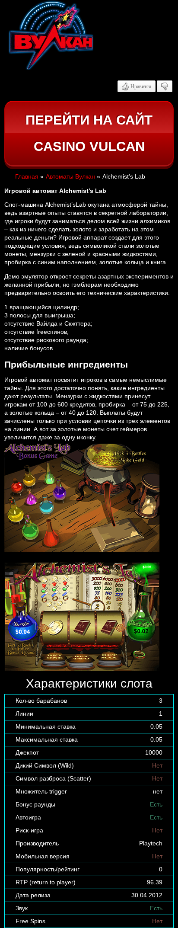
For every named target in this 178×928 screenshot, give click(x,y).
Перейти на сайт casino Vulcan (89, 133)
